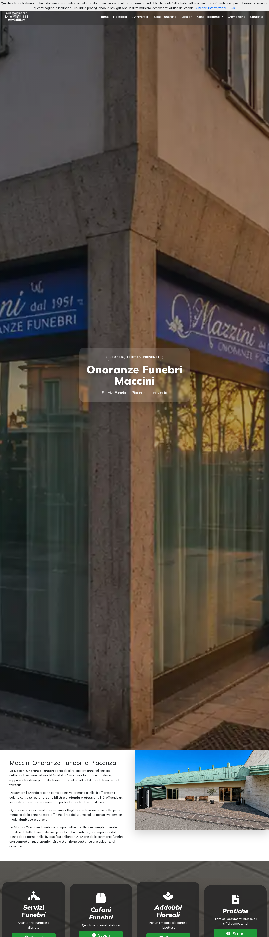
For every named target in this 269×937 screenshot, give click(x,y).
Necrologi (120, 16)
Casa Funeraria (165, 16)
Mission (186, 16)
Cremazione (236, 16)
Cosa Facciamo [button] (209, 16)
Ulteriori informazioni (211, 8)
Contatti (256, 16)
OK (233, 8)
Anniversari (140, 16)
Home (104, 16)
